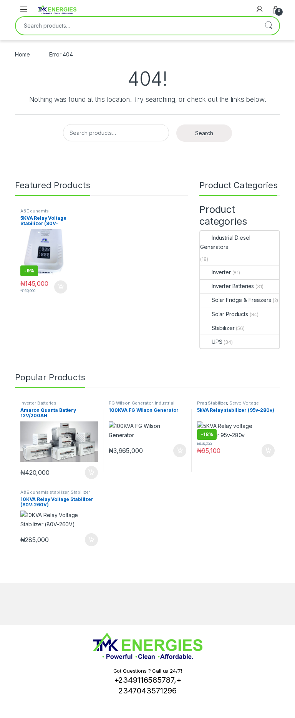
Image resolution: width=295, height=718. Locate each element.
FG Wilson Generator (130, 403)
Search (268, 26)
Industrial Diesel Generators (225, 242)
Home (22, 54)
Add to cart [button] (60, 287)
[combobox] (137, 26)
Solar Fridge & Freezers (241, 300)
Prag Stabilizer (212, 403)
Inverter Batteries (233, 286)
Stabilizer (223, 328)
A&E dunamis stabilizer (34, 213)
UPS (217, 341)
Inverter (221, 272)
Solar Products (230, 314)
